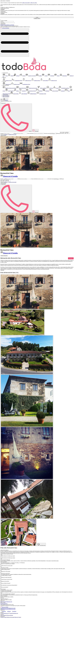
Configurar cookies (37, 18)
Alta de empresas (3, 615)
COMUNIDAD (5, 94)
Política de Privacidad (10, 617)
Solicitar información (4, 255)
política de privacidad (26, 2)
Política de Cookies (17, 617)
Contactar (70, 258)
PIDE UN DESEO (6, 96)
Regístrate (2, 24)
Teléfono (15, 133)
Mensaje (58, 133)
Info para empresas (10, 615)
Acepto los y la (8, 134)
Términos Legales (3, 617)
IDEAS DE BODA (6, 95)
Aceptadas (2, 9)
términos (5, 134)
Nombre (1, 133)
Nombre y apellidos (3, 178)
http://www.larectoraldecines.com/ (6, 601)
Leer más (2, 270)
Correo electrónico (30, 133)
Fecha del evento (47, 133)
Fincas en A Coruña (10, 176)
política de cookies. (33, 2)
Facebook (2, 603)
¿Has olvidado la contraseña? (9, 24)
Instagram (5, 603)
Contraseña (2, 22)
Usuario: (1, 21)
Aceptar (37, 17)
